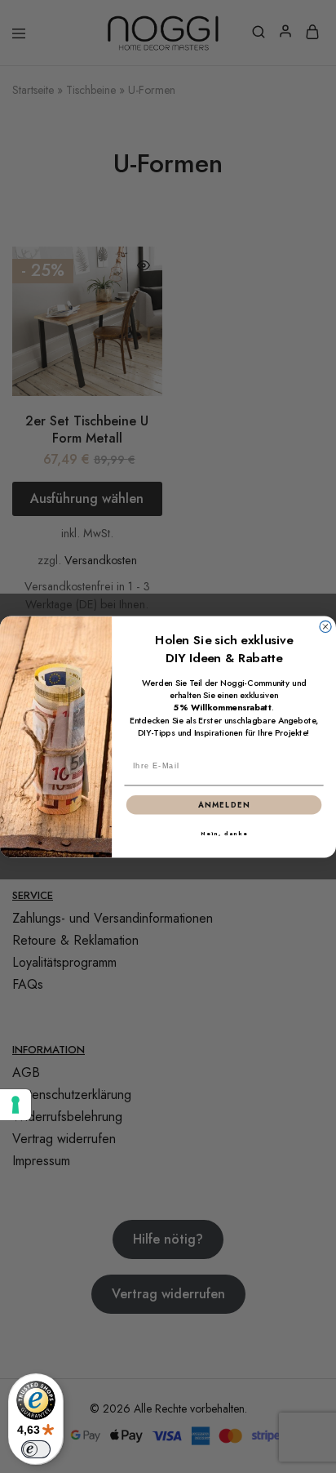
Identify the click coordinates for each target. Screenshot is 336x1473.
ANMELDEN (224, 804)
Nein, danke (224, 833)
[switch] (36, 1449)
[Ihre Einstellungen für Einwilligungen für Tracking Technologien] (15, 1104)
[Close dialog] (325, 626)
